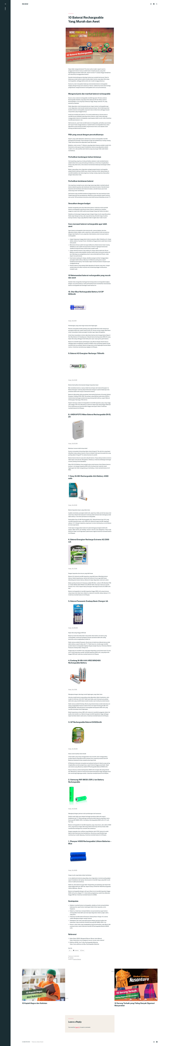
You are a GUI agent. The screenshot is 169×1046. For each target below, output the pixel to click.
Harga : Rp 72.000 (72, 568)
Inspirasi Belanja (77, 959)
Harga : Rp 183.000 (73, 748)
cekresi (71, 957)
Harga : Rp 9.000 (72, 320)
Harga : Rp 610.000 (73, 443)
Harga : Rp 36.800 (72, 870)
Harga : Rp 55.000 (72, 808)
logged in (77, 1027)
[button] (5, 523)
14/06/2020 (76, 956)
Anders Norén (40, 1041)
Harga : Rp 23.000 (72, 380)
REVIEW (25, 4)
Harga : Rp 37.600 (72, 689)
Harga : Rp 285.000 (73, 627)
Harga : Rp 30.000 (72, 505)
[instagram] (150, 4)
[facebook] (153, 4)
